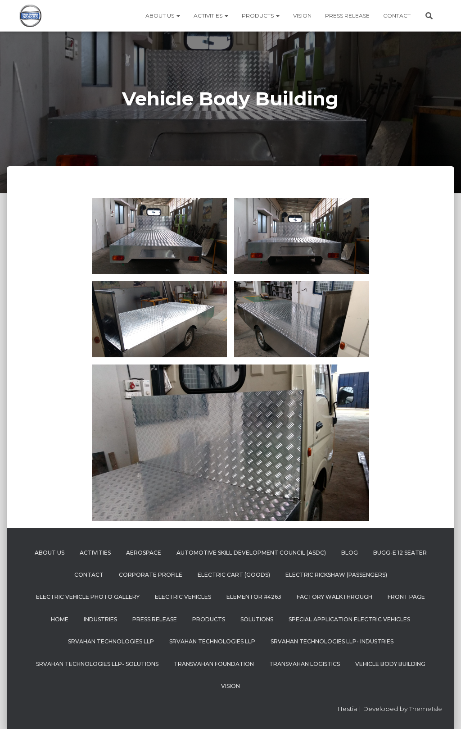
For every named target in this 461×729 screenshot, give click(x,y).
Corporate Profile (150, 574)
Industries (100, 619)
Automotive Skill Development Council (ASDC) (251, 552)
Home (59, 619)
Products (258, 15)
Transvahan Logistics (304, 664)
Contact (397, 15)
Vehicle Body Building (390, 664)
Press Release (347, 15)
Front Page (406, 596)
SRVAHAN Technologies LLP (212, 641)
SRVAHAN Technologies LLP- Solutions (97, 664)
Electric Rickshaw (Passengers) (336, 574)
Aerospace (143, 552)
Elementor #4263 (253, 596)
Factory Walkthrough (334, 596)
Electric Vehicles (183, 596)
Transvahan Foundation (214, 664)
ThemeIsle (425, 709)
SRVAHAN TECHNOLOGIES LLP (111, 641)
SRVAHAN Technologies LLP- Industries (332, 641)
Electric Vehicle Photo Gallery (88, 596)
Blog (349, 552)
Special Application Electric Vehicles (349, 619)
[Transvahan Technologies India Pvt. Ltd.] (30, 16)
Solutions (256, 619)
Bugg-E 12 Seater (400, 552)
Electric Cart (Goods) (234, 574)
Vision (302, 15)
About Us (160, 15)
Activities (209, 15)
